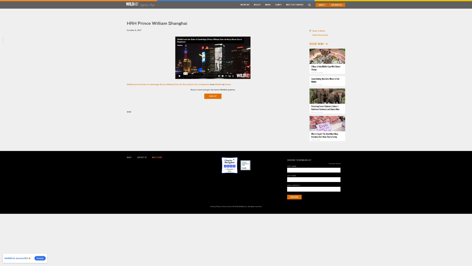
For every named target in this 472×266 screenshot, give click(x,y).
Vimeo (228, 84)
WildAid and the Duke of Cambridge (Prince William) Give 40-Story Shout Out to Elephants (168, 84)
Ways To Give (157, 157)
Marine (268, 5)
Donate (322, 5)
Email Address (293, 185)
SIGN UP (213, 96)
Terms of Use (226, 206)
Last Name (291, 176)
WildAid (218, 84)
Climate (278, 5)
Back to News (319, 31)
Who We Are (245, 5)
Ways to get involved (294, 5)
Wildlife (257, 5)
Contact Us (142, 157)
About (129, 157)
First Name (291, 166)
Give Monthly (336, 5)
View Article (327, 56)
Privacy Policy (215, 206)
